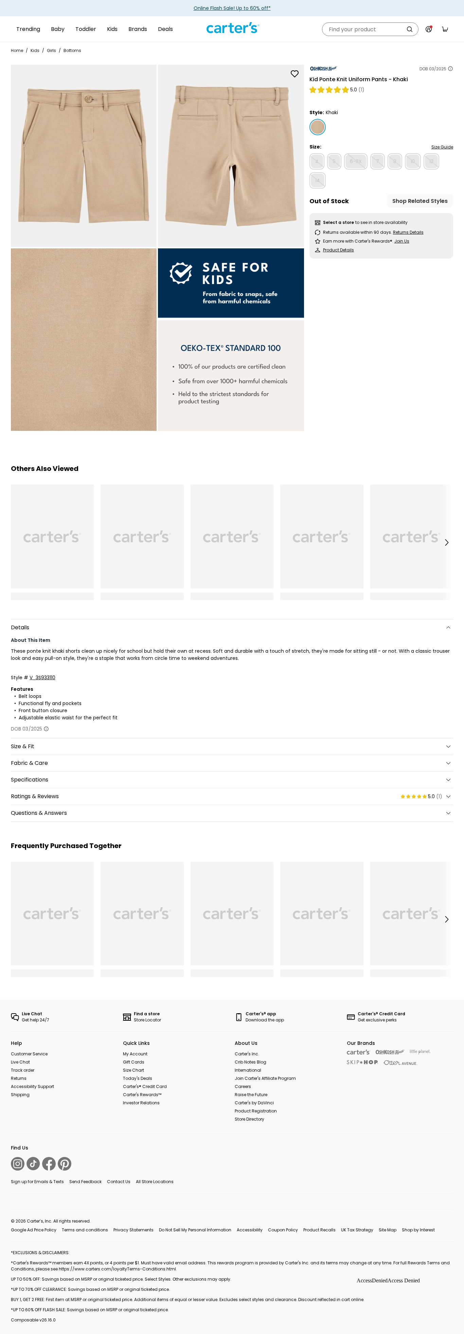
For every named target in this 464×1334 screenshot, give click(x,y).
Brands (137, 29)
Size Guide (442, 147)
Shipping (20, 1095)
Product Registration (256, 1111)
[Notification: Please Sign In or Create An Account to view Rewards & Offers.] (429, 29)
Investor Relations (141, 1103)
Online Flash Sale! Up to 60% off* (232, 8)
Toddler (85, 29)
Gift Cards (133, 1062)
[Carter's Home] (232, 28)
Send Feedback (85, 1181)
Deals (165, 29)
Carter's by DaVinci (254, 1103)
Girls (51, 50)
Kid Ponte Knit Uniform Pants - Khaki (358, 79)
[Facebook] (49, 1164)
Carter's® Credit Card (145, 1086)
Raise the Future (251, 1095)
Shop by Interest (418, 1230)
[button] (446, 542)
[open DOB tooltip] (450, 68)
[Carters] (358, 1052)
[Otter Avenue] (400, 1062)
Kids (112, 29)
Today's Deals (137, 1078)
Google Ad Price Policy (33, 1230)
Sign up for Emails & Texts (37, 1181)
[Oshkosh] (390, 1052)
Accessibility (250, 1230)
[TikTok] (33, 1163)
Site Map (387, 1230)
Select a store (338, 222)
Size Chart (133, 1070)
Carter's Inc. (247, 1054)
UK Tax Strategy (357, 1230)
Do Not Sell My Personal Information (195, 1230)
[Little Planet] (420, 1052)
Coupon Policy (283, 1230)
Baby (58, 29)
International (248, 1070)
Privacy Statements (133, 1230)
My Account (135, 1054)
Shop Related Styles (420, 201)
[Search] (409, 29)
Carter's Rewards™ (142, 1095)
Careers (243, 1086)
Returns (18, 1078)
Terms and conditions (85, 1230)
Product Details (338, 250)
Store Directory (249, 1119)
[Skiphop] (362, 1062)
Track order (22, 1070)
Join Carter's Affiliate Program (265, 1078)
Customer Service (29, 1054)
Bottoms (72, 50)
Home (17, 50)
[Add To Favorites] (294, 73)
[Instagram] (17, 1164)
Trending (28, 29)
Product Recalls (319, 1230)
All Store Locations (155, 1181)
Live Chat (20, 1062)
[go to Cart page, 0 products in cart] (445, 29)
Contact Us (118, 1181)
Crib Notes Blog (250, 1062)
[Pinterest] (64, 1164)
